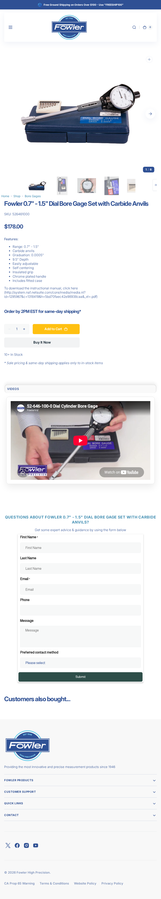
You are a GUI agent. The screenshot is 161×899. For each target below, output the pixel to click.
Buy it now (42, 342)
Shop (17, 196)
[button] (10, 27)
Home (5, 196)
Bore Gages (33, 196)
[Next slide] (155, 185)
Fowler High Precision (33, 872)
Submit (80, 677)
